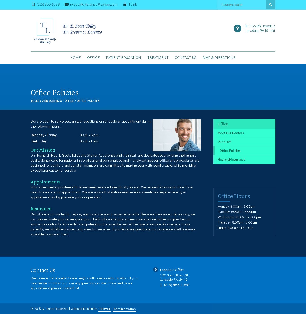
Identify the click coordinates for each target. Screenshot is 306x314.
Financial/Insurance (231, 159)
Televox (104, 309)
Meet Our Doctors (231, 133)
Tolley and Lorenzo (46, 100)
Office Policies (230, 151)
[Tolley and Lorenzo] (67, 31)
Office (223, 124)
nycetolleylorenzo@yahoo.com (93, 4)
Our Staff (224, 142)
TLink (132, 4)
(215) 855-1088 (48, 4)
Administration (124, 309)
